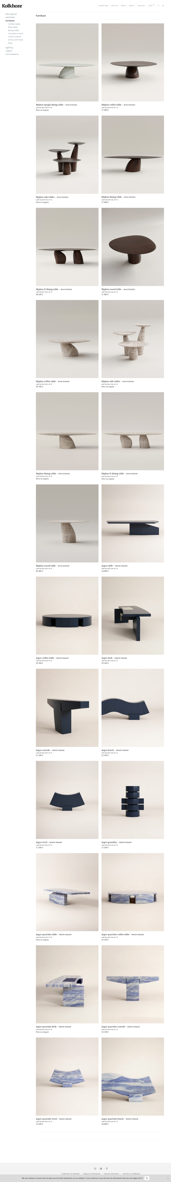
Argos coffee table (52, 657)
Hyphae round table (118, 289)
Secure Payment (111, 1173)
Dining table (13, 30)
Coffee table (14, 24)
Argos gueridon (117, 842)
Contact (141, 6)
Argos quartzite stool (53, 1118)
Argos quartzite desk (53, 1026)
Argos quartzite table (53, 934)
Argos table (114, 565)
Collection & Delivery (71, 1173)
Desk (10, 43)
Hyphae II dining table (54, 289)
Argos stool (49, 842)
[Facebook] (106, 1168)
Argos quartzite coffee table (123, 934)
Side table (13, 27)
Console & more (15, 33)
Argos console (50, 750)
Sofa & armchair (15, 39)
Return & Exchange (92, 1173)
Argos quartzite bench (120, 1118)
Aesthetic (10, 17)
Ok (147, 1178)
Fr (163, 6)
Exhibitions (103, 6)
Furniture (10, 20)
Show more (39, 111)
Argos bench (115, 750)
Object (9, 50)
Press (123, 6)
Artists (114, 6)
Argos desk (114, 657)
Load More (100, 1136)
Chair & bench (14, 36)
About (131, 6)
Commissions (12, 54)
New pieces (11, 14)
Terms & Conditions (131, 1173)
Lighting (9, 47)
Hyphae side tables (52, 197)
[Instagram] (96, 1168)
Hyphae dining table (118, 196)
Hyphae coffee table (118, 104)
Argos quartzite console (121, 1026)
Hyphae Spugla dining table (56, 104)
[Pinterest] (102, 1168)
